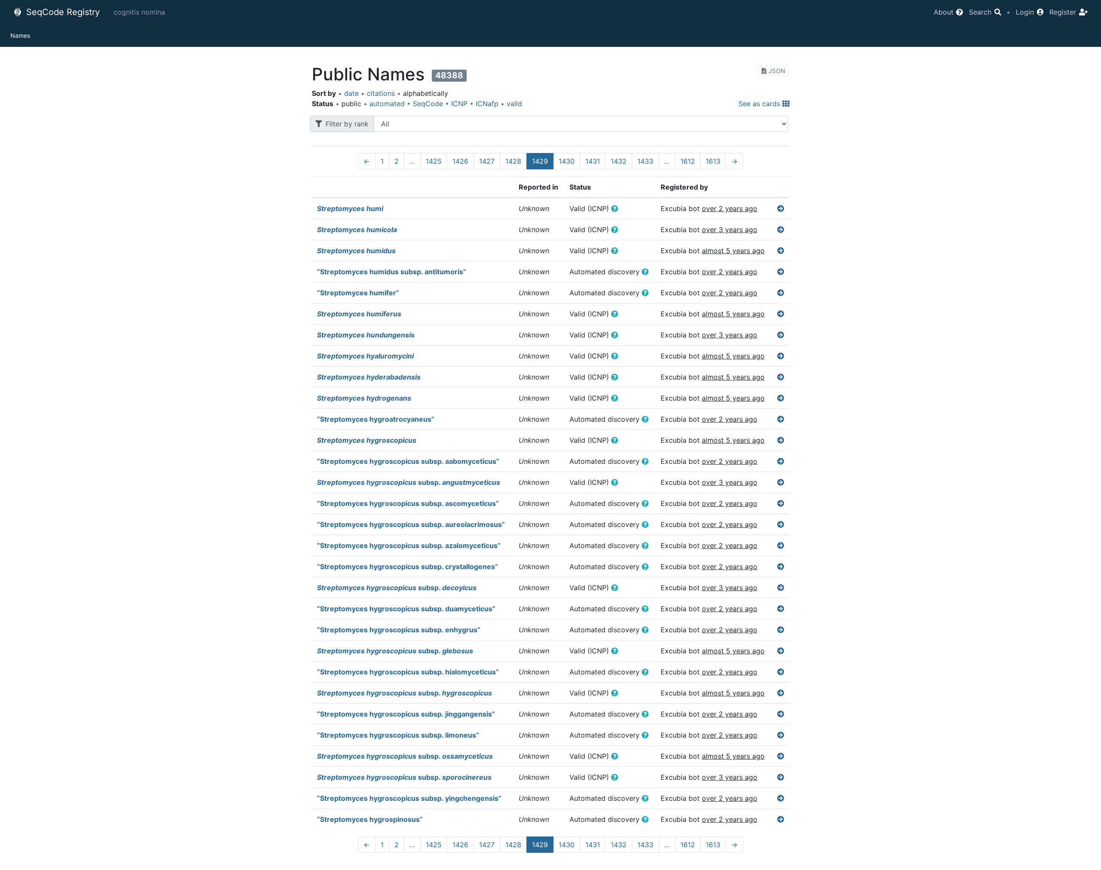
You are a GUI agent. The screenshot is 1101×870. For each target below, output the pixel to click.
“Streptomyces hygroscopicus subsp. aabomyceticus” (408, 461)
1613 (713, 161)
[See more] (780, 208)
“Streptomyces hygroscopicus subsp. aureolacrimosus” (411, 524)
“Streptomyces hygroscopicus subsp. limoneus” (398, 735)
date (351, 93)
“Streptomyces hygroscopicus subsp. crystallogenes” (407, 566)
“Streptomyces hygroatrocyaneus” (375, 419)
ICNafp (487, 103)
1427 (487, 161)
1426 (460, 161)
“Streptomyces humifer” (358, 292)
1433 (645, 161)
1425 (434, 161)
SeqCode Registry (62, 12)
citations (381, 93)
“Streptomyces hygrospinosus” (370, 819)
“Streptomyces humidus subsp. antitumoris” (391, 271)
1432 (619, 161)
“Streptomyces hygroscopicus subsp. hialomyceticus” (408, 672)
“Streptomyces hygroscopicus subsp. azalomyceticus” (409, 545)
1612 (687, 161)
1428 (513, 161)
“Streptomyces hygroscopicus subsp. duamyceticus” (406, 608)
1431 (592, 161)
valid (514, 103)
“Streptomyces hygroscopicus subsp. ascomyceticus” (408, 503)
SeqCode (428, 103)
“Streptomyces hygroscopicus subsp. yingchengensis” (409, 798)
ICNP (459, 103)
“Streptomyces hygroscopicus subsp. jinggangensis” (406, 714)
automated (387, 103)
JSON (777, 70)
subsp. (408, 482)
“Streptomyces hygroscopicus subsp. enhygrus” (398, 629)
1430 (567, 161)
